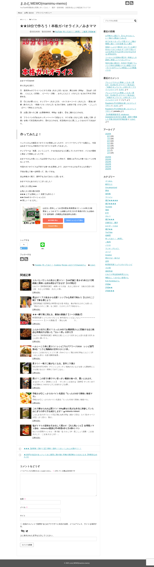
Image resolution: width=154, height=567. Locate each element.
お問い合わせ (29, 13)
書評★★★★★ (111, 200)
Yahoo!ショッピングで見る (74, 220)
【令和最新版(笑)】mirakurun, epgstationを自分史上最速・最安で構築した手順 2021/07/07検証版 (121, 117)
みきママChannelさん (77, 265)
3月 (108, 148)
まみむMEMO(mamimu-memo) (43, 3)
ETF (107, 213)
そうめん (109, 181)
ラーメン (109, 197)
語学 (107, 261)
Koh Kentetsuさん (112, 281)
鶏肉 (107, 210)
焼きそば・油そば (112, 258)
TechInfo (108, 207)
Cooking (57, 265)
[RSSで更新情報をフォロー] (131, 3)
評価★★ (91, 32)
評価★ (108, 284)
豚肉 (107, 191)
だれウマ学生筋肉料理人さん (117, 274)
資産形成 (109, 271)
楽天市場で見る (53, 220)
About (20, 13)
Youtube (38, 265)
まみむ (92, 265)
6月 (108, 141)
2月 (108, 150)
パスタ (108, 245)
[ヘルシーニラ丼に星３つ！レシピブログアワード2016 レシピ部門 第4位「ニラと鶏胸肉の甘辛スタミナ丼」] (25, 351)
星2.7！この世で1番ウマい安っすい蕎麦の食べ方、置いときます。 (62, 378)
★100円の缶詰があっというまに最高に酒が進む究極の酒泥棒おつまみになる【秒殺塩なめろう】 (60, 456)
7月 (108, 139)
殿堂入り (109, 184)
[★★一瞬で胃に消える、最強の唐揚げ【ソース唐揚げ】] (25, 319)
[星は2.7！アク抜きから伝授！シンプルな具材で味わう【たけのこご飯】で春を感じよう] (25, 302)
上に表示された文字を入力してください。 (37, 535)
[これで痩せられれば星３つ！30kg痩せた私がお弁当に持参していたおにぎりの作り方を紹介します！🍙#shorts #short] (25, 413)
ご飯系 (84, 32)
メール (24, 507)
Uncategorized (111, 187)
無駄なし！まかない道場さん (117, 278)
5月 (108, 143)
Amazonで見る (53, 226)
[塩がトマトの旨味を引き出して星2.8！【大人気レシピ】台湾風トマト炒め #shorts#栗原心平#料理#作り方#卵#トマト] (25, 430)
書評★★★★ (110, 204)
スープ (108, 252)
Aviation (108, 255)
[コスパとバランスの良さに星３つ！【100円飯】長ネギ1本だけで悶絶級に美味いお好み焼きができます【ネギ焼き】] (25, 285)
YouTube (58, 32)
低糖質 (108, 235)
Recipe (64, 265)
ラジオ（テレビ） (112, 248)
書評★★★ (109, 219)
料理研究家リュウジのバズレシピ (118, 265)
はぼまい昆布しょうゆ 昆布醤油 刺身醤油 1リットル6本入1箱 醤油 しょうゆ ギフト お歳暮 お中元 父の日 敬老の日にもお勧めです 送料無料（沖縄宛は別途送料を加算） (68, 211)
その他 (108, 268)
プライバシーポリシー (44, 13)
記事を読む (36, 292)
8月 (108, 136)
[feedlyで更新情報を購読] (127, 3)
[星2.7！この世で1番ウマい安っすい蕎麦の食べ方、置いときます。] (25, 383)
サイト (22, 516)
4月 (108, 146)
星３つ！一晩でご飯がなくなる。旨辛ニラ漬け (53, 363)
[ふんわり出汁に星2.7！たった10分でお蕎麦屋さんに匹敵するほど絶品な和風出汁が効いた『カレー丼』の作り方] (25, 334)
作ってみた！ (47, 265)
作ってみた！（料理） (72, 32)
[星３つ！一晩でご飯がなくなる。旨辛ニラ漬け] (25, 368)
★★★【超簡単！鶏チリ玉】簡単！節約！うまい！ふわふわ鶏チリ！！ (53, 448)
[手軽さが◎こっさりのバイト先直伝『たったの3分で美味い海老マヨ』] (25, 398)
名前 (23, 499)
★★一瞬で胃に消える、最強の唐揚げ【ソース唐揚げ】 (57, 314)
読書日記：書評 (111, 223)
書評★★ (109, 229)
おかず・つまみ (111, 226)
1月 (108, 153)
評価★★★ (109, 291)
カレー (108, 216)
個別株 (108, 194)
